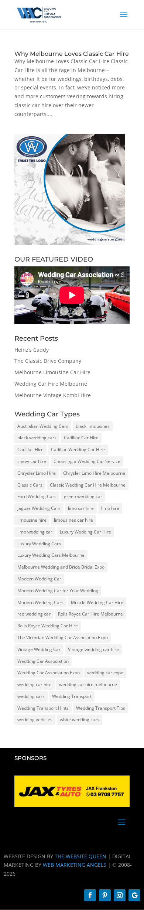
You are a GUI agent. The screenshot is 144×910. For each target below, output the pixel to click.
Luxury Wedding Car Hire (85, 532)
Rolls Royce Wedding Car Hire (47, 626)
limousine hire (32, 520)
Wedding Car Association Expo (48, 672)
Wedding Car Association (43, 661)
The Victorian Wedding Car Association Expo (62, 637)
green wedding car (83, 496)
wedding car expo (105, 672)
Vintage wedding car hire (93, 649)
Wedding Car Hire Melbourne (50, 383)
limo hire (110, 508)
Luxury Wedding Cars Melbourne (51, 555)
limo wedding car (34, 532)
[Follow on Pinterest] (105, 895)
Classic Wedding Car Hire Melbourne (88, 485)
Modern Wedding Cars (40, 602)
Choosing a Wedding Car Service (87, 461)
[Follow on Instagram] (120, 895)
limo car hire (81, 508)
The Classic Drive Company (47, 360)
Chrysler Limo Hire (36, 473)
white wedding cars (79, 719)
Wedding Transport (72, 696)
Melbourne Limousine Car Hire (52, 372)
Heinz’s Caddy (31, 349)
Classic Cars (29, 485)
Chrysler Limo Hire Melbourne (94, 473)
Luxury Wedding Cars (39, 544)
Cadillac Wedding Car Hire (78, 449)
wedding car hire (34, 684)
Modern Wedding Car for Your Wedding (57, 590)
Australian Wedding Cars (42, 426)
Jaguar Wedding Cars (39, 508)
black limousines (93, 426)
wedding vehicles (34, 719)
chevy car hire (31, 461)
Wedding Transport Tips (100, 708)
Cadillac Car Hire (81, 437)
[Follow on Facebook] (90, 895)
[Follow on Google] (134, 895)
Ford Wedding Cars (36, 496)
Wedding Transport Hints (43, 708)
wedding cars (31, 696)
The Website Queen (80, 856)
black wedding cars (36, 437)
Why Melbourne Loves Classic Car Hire (71, 53)
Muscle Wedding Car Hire (97, 602)
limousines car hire (73, 520)
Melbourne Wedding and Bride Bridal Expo (60, 567)
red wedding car (34, 614)
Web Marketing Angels (74, 864)
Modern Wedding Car (39, 579)
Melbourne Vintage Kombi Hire (52, 395)
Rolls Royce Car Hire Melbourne (90, 614)
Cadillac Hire (30, 449)
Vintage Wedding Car (39, 649)
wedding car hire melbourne (88, 684)
